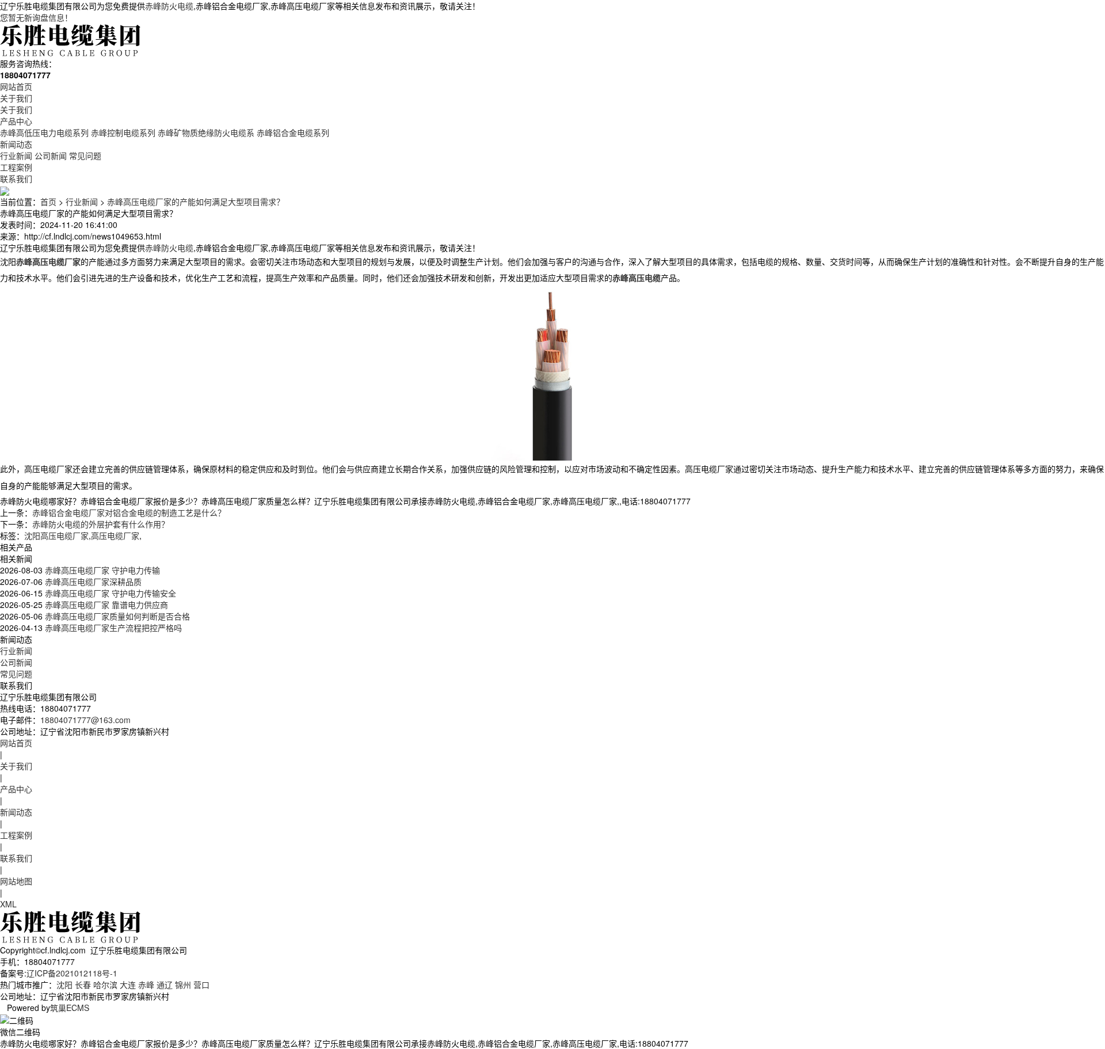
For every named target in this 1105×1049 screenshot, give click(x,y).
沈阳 (64, 984)
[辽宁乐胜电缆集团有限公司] (71, 39)
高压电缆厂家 (115, 535)
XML (8, 904)
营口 (201, 984)
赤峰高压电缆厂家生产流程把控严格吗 (112, 627)
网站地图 (16, 881)
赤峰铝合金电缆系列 (293, 132)
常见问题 (85, 155)
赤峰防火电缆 (169, 6)
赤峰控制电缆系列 (123, 132)
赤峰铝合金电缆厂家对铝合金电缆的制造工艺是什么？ (129, 512)
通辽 (165, 984)
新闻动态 (16, 144)
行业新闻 (16, 155)
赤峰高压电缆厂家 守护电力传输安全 (109, 593)
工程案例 (16, 167)
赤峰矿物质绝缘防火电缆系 (206, 132)
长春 (83, 984)
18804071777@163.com (85, 719)
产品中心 (16, 121)
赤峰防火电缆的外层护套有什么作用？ (100, 524)
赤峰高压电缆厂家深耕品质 (92, 581)
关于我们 (16, 98)
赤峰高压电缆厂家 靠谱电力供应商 (105, 604)
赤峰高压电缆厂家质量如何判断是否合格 (116, 616)
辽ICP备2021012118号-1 (71, 973)
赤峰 (146, 984)
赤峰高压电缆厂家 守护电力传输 (101, 570)
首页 (48, 201)
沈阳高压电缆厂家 (56, 535)
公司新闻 (51, 155)
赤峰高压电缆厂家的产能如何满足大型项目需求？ (195, 201)
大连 (128, 984)
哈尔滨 (105, 984)
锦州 (183, 984)
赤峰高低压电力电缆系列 (44, 132)
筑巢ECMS (69, 1007)
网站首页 (16, 86)
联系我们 (16, 178)
